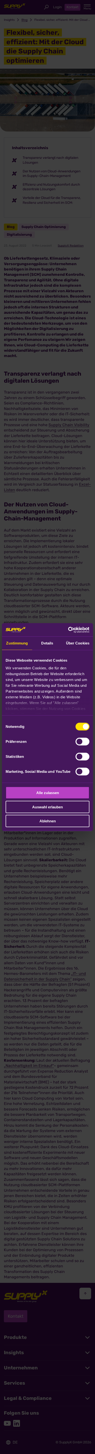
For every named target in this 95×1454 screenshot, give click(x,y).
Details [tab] (47, 643)
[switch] (82, 741)
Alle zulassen (47, 793)
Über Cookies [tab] (77, 643)
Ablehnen (47, 821)
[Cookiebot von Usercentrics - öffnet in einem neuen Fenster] (68, 630)
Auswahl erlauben (47, 807)
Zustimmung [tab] (17, 643)
